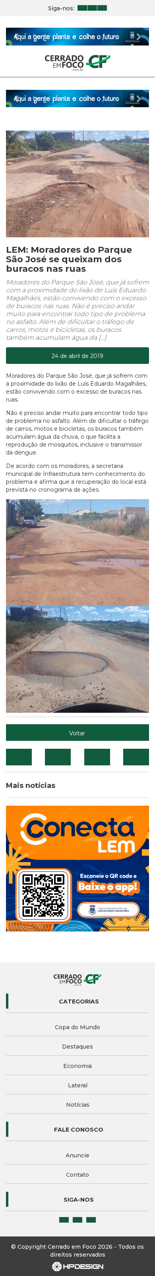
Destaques (77, 1046)
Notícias (77, 1104)
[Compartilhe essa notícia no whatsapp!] (136, 757)
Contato (77, 1174)
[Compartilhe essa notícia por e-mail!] (97, 757)
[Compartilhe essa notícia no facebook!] (19, 757)
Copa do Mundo (77, 1027)
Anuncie (77, 1155)
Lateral (77, 1085)
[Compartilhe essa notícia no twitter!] (58, 757)
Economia (77, 1066)
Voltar (77, 733)
